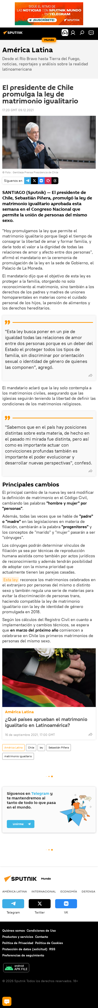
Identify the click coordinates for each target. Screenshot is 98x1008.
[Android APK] (16, 968)
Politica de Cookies (49, 943)
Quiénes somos (13, 930)
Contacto (41, 937)
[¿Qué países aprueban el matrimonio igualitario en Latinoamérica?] (49, 677)
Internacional (43, 891)
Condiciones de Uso (41, 930)
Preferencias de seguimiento (23, 955)
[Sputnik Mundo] (13, 34)
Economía (68, 891)
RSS (52, 949)
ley (41, 747)
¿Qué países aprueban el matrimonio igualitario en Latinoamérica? (46, 722)
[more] (90, 375)
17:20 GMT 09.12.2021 (18, 110)
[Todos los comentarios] (6, 1001)
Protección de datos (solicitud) (24, 949)
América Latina (19, 712)
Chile (31, 747)
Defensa (88, 891)
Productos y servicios (17, 937)
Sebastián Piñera (59, 747)
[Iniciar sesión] (72, 32)
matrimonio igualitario (18, 756)
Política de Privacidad (17, 943)
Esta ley (10, 579)
